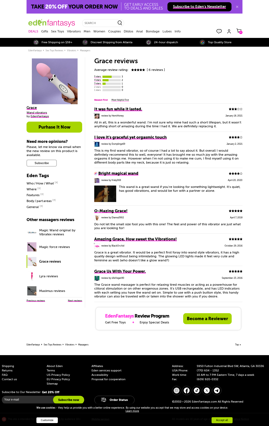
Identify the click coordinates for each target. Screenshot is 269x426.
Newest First (101, 100)
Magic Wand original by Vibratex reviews (57, 232)
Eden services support (106, 370)
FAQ (5, 375)
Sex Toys (57, 31)
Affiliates (97, 366)
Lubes (167, 31)
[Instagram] (176, 390)
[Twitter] (206, 390)
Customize (47, 420)
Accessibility (99, 375)
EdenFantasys (35, 50)
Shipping (8, 366)
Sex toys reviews (54, 50)
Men (87, 31)
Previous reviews (36, 300)
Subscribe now (68, 400)
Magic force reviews (54, 247)
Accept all (222, 420)
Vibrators (74, 31)
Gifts (44, 31)
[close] (237, 6)
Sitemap (52, 383)
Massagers (85, 50)
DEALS (33, 31)
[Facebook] (186, 390)
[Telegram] (216, 390)
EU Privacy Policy (58, 379)
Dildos (128, 31)
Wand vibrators (37, 112)
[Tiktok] (196, 390)
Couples (114, 31)
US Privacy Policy (58, 375)
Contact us (9, 379)
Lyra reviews (48, 276)
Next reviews (75, 300)
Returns (7, 370)
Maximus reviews (52, 291)
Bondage (153, 31)
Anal (139, 31)
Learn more (132, 411)
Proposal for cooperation (108, 379)
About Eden (55, 366)
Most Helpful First (120, 100)
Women (99, 31)
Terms (51, 370)
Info (178, 31)
